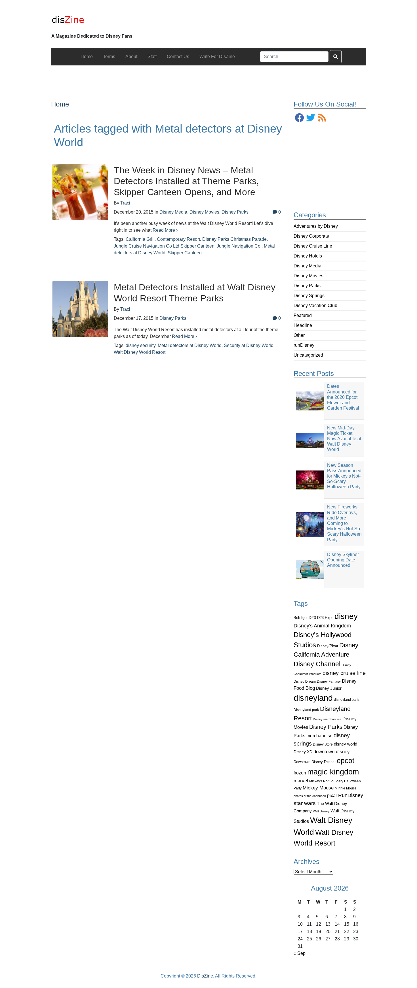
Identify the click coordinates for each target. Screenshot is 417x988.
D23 (312, 618)
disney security (140, 345)
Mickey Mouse (318, 788)
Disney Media (307, 265)
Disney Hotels (308, 256)
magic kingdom (333, 772)
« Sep (300, 953)
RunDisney (350, 795)
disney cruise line (344, 673)
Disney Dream (305, 681)
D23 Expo (325, 618)
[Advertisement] (208, 78)
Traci (125, 203)
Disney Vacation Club (315, 305)
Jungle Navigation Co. (239, 246)
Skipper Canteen (185, 252)
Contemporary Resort (178, 239)
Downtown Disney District (315, 762)
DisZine (205, 976)
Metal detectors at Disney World (190, 345)
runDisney (304, 345)
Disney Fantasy (329, 681)
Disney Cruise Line (313, 246)
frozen (300, 772)
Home (60, 104)
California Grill (140, 239)
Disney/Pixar (327, 646)
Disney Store (323, 744)
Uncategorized (308, 355)
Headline (303, 325)
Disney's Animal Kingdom (322, 626)
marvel (301, 780)
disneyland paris (346, 699)
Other (299, 335)
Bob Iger (301, 618)
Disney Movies (308, 275)
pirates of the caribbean (310, 796)
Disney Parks (307, 285)
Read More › (165, 230)
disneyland (313, 697)
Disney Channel (317, 664)
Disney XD (303, 751)
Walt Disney (321, 811)
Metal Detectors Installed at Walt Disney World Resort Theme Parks (194, 292)
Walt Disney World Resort (139, 352)
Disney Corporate (311, 236)
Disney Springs (309, 295)
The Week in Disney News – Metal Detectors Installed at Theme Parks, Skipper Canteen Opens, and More (186, 181)
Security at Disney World (248, 345)
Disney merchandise (327, 719)
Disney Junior (329, 688)
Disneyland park (306, 710)
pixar (332, 795)
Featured (303, 315)
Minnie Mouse (346, 788)
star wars (305, 803)
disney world (345, 744)
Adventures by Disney (316, 226)
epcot (345, 761)
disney (346, 616)
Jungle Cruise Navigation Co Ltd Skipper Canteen (164, 246)
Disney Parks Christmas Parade (234, 239)
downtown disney (331, 751)
